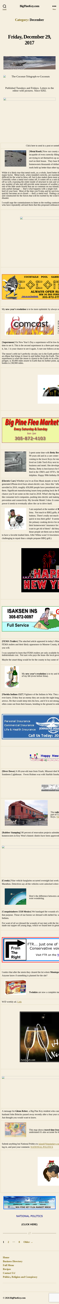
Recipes (7, 1269)
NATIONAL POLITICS (42, 1147)
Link (19, 1002)
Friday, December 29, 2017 (29, 40)
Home (6, 1257)
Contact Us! (9, 1273)
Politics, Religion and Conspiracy (20, 1276)
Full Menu (8, 1265)
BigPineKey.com (29, 6)
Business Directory (12, 1261)
